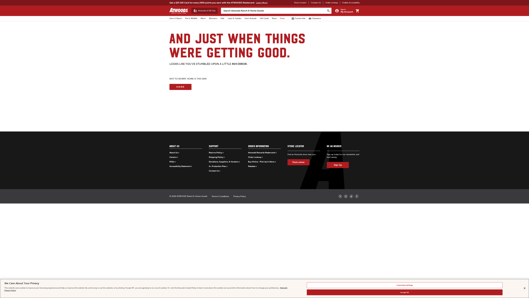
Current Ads (300, 18)
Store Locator (300, 3)
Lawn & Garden (234, 18)
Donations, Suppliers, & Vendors (223, 162)
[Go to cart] (357, 11)
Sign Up (338, 165)
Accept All (404, 292)
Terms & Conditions (220, 196)
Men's (203, 18)
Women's (213, 18)
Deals (282, 18)
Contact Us (316, 3)
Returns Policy (215, 152)
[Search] (328, 11)
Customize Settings (404, 285)
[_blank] (340, 196)
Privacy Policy (239, 196)
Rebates (251, 166)
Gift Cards (264, 18)
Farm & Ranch (175, 18)
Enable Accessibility (351, 3)
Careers (172, 157)
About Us (173, 152)
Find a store (298, 162)
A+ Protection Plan (217, 166)
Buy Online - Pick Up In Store (261, 162)
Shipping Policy (216, 157)
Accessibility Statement (180, 166)
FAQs (171, 162)
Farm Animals (251, 18)
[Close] (525, 288)
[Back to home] (178, 11)
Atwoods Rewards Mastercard (261, 152)
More (274, 18)
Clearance (316, 18)
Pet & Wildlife (191, 18)
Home (180, 87)
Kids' (223, 18)
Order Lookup (331, 3)
